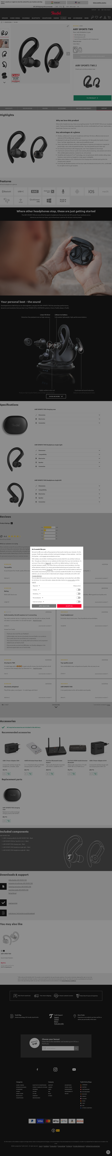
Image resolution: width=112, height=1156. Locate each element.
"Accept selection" (37, 576)
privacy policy (71, 580)
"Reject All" (48, 563)
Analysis (35, 589)
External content (37, 601)
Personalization (37, 597)
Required (35, 586)
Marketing (35, 593)
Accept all (69, 606)
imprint (34, 582)
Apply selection (44, 606)
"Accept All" (49, 569)
